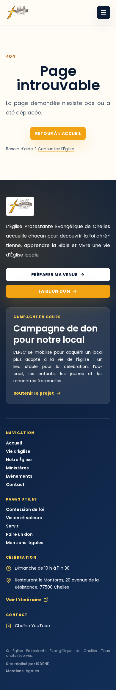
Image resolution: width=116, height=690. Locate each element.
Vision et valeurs (24, 518)
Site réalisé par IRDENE (27, 664)
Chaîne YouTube (32, 626)
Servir (12, 526)
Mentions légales (24, 543)
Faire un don (54, 291)
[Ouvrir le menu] (103, 12)
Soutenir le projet (33, 393)
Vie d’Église (18, 451)
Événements (19, 476)
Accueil (14, 443)
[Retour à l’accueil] (17, 12)
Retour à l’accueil (58, 133)
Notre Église (19, 460)
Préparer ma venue (54, 275)
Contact (15, 484)
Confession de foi (25, 509)
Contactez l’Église (56, 149)
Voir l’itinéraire (23, 600)
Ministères (17, 468)
